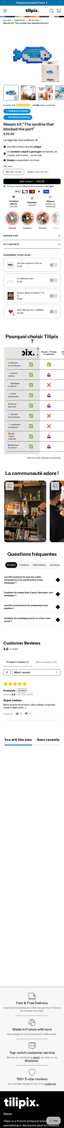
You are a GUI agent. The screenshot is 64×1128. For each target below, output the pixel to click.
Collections (19, 20)
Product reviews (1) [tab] (17, 662)
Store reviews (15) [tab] (46, 662)
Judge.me (50, 1083)
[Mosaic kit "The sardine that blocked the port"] (11, 92)
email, (36, 1057)
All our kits (34, 20)
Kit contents (11, 244)
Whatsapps (31, 1060)
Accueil (7, 20)
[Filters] (7, 672)
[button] (51, 10)
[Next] (59, 2)
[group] (32, 2)
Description (10, 236)
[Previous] (4, 2)
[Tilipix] (32, 11)
